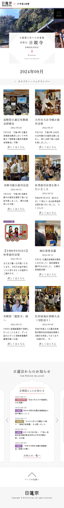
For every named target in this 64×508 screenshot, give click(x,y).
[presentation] (7, 420)
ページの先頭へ (32, 479)
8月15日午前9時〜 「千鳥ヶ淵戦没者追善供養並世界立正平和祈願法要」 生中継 (32, 435)
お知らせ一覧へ (32, 456)
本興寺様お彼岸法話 (16, 185)
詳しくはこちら (16, 147)
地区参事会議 (48, 251)
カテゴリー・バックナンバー (34, 81)
